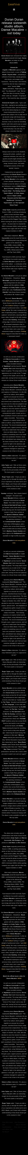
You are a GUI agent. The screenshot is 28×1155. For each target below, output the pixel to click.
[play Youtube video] (14, 141)
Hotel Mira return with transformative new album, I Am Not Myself (7, 1127)
